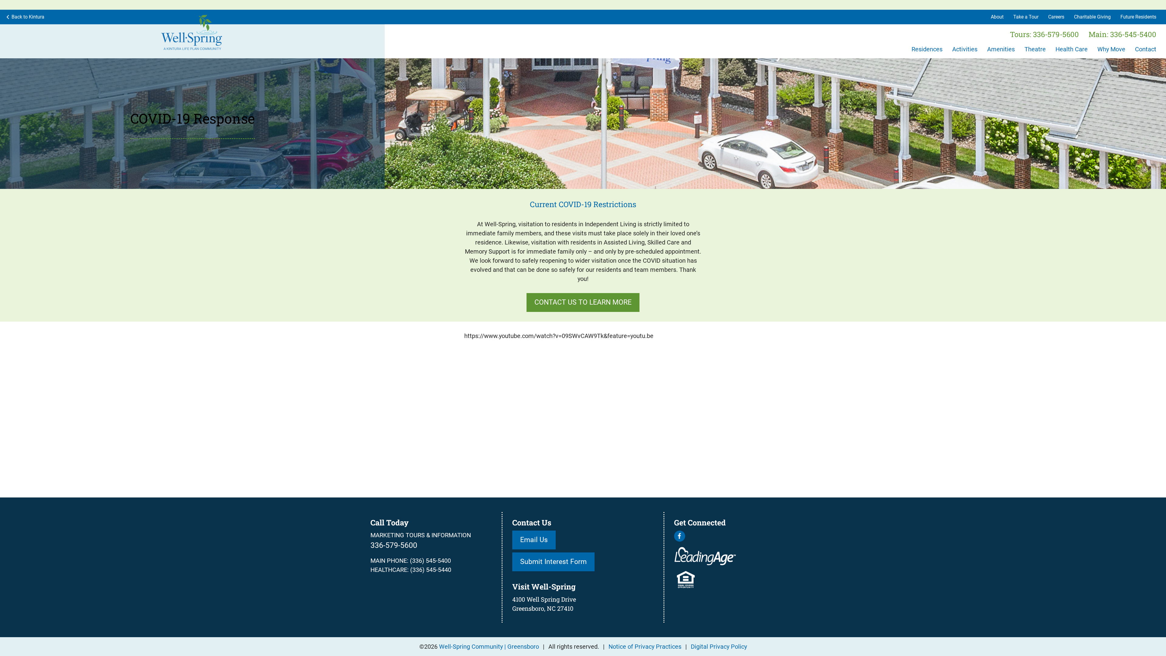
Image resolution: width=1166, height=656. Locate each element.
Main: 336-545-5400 (1122, 34)
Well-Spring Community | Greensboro (489, 646)
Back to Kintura (28, 17)
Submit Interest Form (553, 561)
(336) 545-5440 (430, 569)
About (997, 17)
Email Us (534, 540)
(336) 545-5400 (430, 560)
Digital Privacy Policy (719, 646)
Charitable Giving (1092, 17)
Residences (927, 49)
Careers (1056, 17)
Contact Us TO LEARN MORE (583, 302)
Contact (1145, 49)
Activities (964, 49)
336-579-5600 (393, 545)
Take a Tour (1025, 17)
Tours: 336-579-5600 (1044, 34)
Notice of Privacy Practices (645, 646)
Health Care (1071, 49)
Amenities (1001, 49)
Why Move (1111, 49)
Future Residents (1138, 17)
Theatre (1035, 49)
